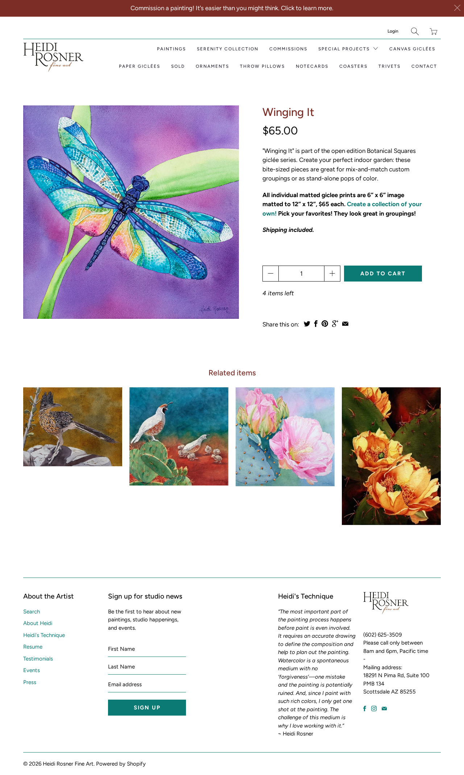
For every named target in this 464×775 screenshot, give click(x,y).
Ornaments (212, 66)
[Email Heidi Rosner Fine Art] (384, 708)
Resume (32, 646)
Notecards (312, 66)
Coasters (353, 66)
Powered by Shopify (121, 764)
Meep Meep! (72, 426)
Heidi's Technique (44, 635)
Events (31, 670)
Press (29, 682)
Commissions (288, 48)
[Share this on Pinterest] (324, 323)
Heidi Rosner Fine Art (68, 764)
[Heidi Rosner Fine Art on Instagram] (374, 708)
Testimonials (38, 658)
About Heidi (37, 623)
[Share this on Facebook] (316, 323)
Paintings (171, 48)
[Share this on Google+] (335, 323)
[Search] (414, 31)
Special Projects (345, 48)
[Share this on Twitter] (307, 323)
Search (31, 611)
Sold (178, 66)
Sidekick (285, 436)
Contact (424, 66)
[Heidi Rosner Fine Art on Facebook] (364, 708)
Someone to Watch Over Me (178, 436)
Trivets (389, 66)
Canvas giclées (412, 48)
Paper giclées (139, 66)
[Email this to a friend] (345, 323)
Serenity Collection (227, 48)
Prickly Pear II (391, 456)
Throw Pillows (262, 66)
